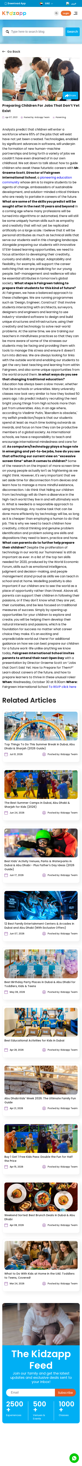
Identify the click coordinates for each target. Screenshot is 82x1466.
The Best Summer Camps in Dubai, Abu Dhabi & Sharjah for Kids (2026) (37, 805)
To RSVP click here (62, 687)
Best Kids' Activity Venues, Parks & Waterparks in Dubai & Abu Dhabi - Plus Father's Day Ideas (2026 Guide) (39, 865)
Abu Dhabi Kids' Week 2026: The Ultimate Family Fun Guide (40, 1100)
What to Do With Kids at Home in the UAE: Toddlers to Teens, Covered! (39, 1276)
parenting (61, 117)
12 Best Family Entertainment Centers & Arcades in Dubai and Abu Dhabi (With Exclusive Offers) (39, 926)
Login (66, 13)
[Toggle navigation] (75, 13)
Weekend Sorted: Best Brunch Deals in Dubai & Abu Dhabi (39, 1217)
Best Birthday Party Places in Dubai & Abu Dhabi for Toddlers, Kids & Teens (40, 984)
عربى (73, 3)
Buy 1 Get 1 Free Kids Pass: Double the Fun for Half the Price (38, 1159)
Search (72, 31)
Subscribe (65, 1392)
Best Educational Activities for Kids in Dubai (34, 1040)
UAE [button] (47, 3)
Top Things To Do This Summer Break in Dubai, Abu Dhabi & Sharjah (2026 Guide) (39, 746)
